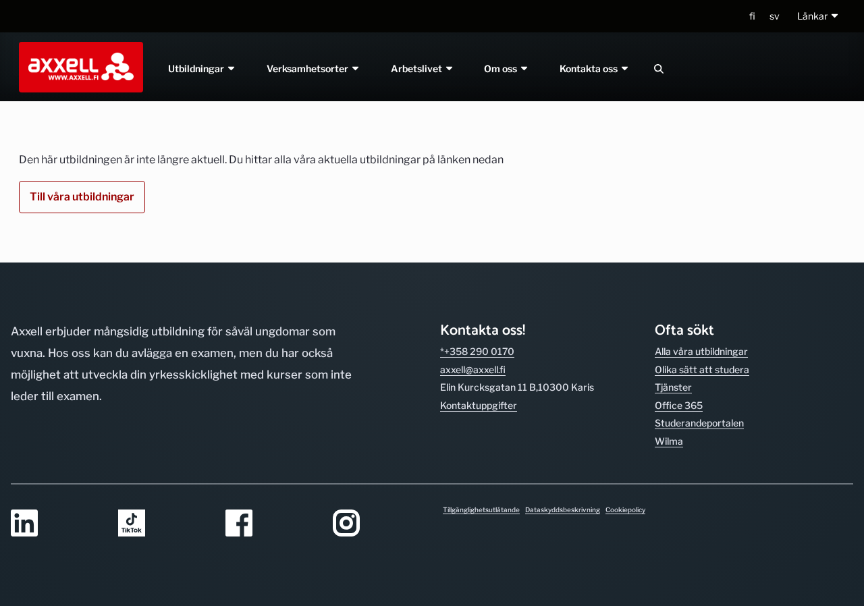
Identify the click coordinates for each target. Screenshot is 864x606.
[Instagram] (378, 524)
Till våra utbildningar (82, 196)
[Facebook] (271, 524)
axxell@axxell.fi (473, 369)
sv (775, 16)
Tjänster (673, 387)
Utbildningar (197, 68)
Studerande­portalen (699, 423)
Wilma (669, 441)
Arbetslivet (417, 68)
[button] (818, 16)
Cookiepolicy (625, 509)
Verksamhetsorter (308, 68)
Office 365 (679, 405)
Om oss (502, 68)
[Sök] (659, 68)
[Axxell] (78, 66)
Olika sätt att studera (702, 369)
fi (752, 16)
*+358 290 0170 (477, 351)
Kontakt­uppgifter (478, 405)
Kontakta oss (590, 68)
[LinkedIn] (56, 524)
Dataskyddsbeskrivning (562, 509)
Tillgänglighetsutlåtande (481, 509)
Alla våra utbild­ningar (701, 351)
